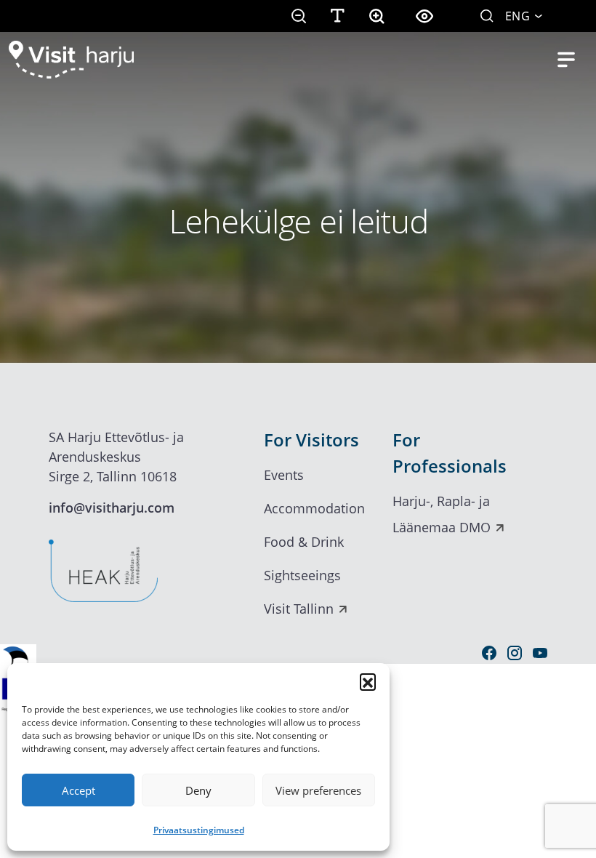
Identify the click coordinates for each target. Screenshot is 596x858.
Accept (78, 790)
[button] (368, 681)
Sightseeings (302, 575)
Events (284, 475)
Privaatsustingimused (198, 830)
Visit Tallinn (299, 608)
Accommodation (314, 508)
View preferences (318, 790)
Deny (198, 790)
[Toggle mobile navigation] (566, 59)
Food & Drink (304, 541)
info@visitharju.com (111, 507)
